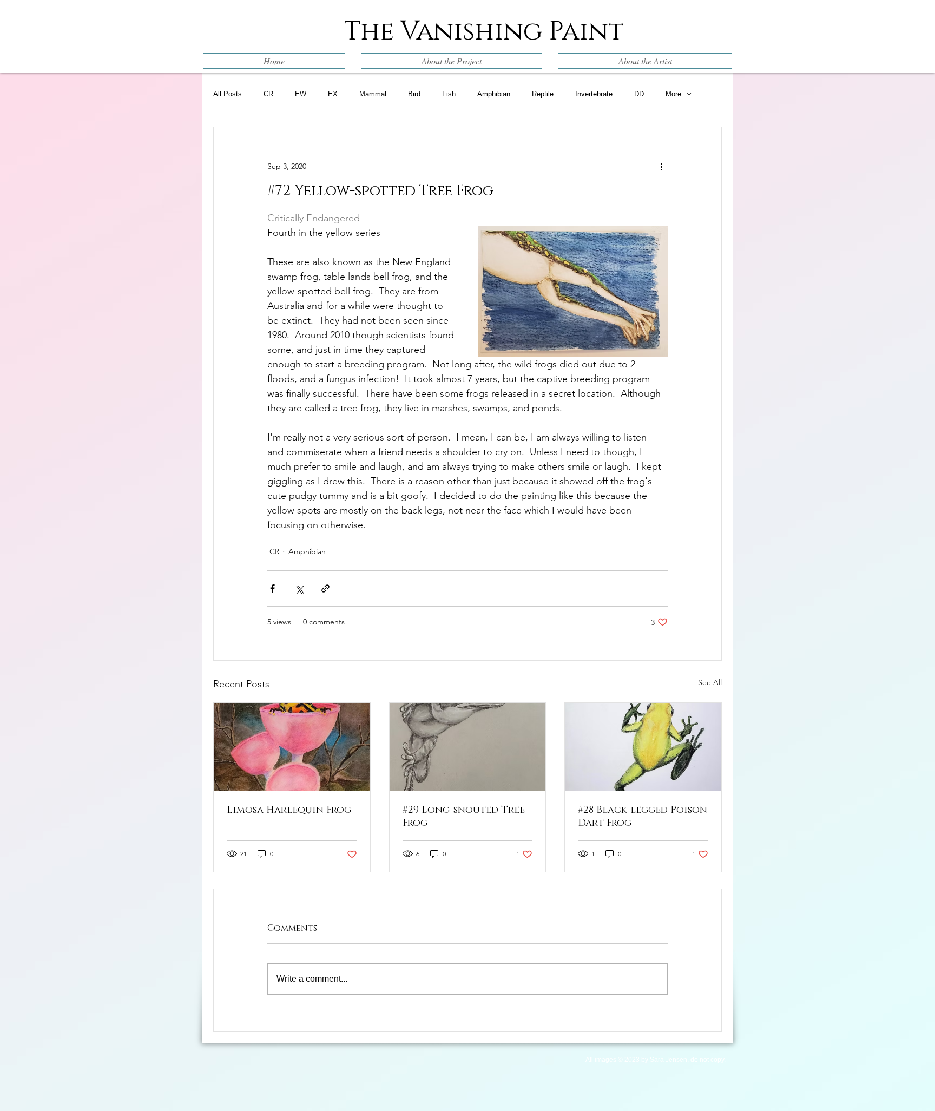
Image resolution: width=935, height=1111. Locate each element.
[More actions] (661, 166)
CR (268, 94)
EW (300, 94)
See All (710, 682)
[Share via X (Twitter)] (299, 588)
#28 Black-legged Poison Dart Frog (642, 817)
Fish (449, 94)
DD (639, 94)
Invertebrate (594, 94)
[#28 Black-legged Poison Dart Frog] (643, 747)
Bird (414, 94)
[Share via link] (325, 588)
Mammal (372, 94)
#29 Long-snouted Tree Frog (464, 817)
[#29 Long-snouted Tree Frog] (468, 747)
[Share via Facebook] (272, 588)
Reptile (543, 94)
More (673, 94)
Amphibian (493, 94)
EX (333, 94)
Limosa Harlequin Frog (289, 810)
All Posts (227, 94)
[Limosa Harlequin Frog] (292, 747)
